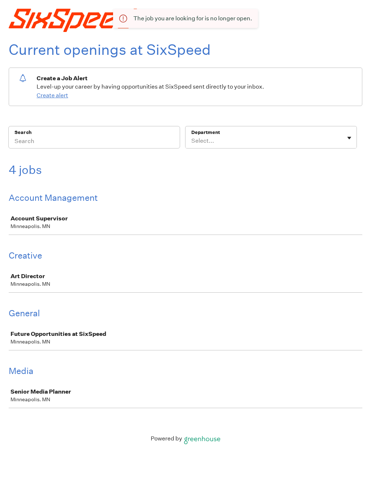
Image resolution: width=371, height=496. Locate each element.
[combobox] (191, 141)
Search (23, 132)
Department (205, 132)
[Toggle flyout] (349, 138)
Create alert (52, 95)
